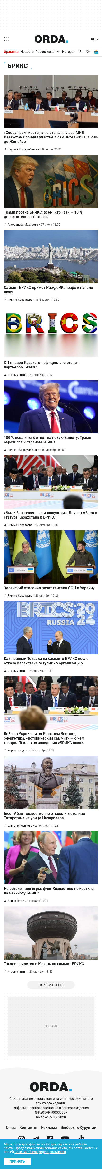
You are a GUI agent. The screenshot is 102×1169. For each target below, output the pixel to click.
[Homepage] (51, 39)
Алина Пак (15, 901)
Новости (27, 52)
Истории (68, 52)
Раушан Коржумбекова (23, 149)
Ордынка (11, 52)
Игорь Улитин (17, 375)
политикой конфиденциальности (40, 1152)
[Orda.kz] (51, 1094)
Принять (17, 1161)
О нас (11, 1127)
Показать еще (51, 985)
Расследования (48, 52)
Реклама (49, 1127)
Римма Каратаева (20, 299)
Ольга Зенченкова (20, 825)
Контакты (28, 1127)
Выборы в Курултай (78, 1127)
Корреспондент (18, 750)
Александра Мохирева (23, 224)
